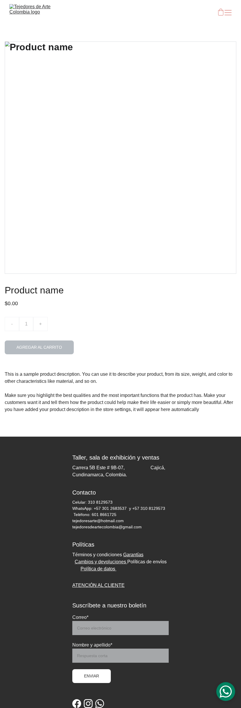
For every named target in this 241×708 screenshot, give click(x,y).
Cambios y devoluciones (101, 561)
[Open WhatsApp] (225, 691)
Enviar (91, 676)
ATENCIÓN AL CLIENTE (98, 585)
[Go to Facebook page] (76, 703)
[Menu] (228, 12)
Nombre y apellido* (92, 644)
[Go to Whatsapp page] (99, 703)
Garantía (132, 554)
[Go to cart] (221, 12)
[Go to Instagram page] (88, 703)
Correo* (80, 617)
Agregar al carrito (39, 347)
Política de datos (98, 568)
